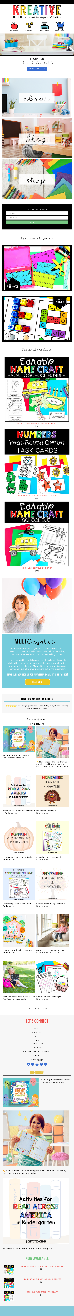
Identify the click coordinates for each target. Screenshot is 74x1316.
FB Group (37, 1048)
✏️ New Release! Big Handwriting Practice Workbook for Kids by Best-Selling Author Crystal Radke (52, 764)
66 (38, 1008)
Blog (37, 1036)
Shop (37, 1040)
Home (37, 1028)
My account (38, 1044)
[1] (37, 53)
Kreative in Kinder (37, 12)
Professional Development (37, 1052)
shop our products (37, 68)
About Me (37, 1032)
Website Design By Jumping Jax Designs (43, 1313)
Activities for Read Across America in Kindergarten (28, 1249)
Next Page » (45, 1008)
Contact (37, 1056)
